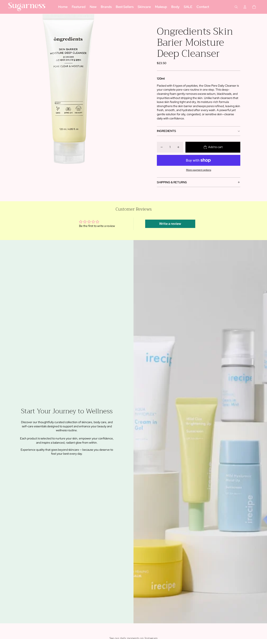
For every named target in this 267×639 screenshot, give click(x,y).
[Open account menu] (244, 6)
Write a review (170, 223)
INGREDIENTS (166, 131)
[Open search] (236, 6)
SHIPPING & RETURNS (172, 182)
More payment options (198, 170)
